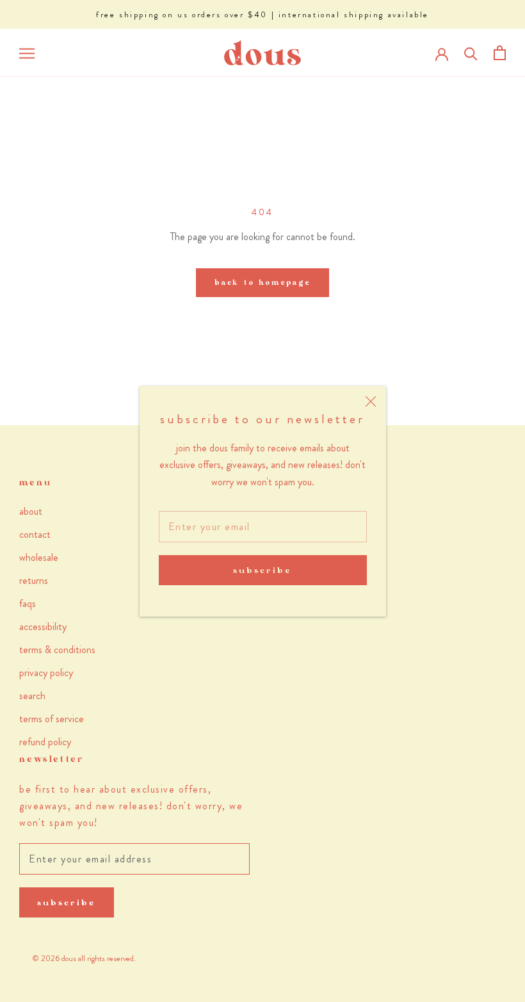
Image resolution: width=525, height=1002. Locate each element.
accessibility (43, 626)
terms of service (51, 718)
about (30, 511)
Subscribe (262, 570)
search (32, 695)
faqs (27, 603)
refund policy (45, 741)
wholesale (38, 557)
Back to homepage (262, 282)
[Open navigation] (27, 53)
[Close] (370, 401)
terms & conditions (57, 649)
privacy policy (46, 672)
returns (33, 580)
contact (35, 534)
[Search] (471, 53)
